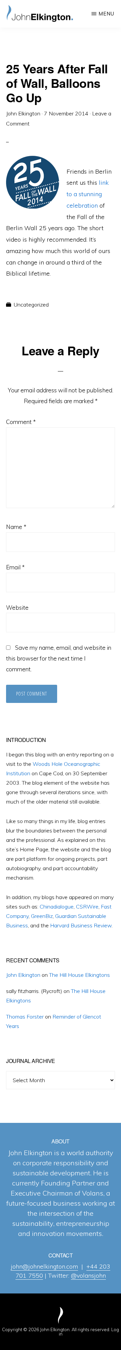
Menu (106, 13)
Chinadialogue (57, 906)
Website (17, 607)
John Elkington (23, 974)
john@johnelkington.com (44, 1266)
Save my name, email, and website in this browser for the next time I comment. (58, 658)
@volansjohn (88, 1275)
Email (15, 567)
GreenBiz (42, 916)
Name (16, 526)
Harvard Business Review (81, 925)
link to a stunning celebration (88, 194)
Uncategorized (31, 304)
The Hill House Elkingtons (79, 974)
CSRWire (87, 906)
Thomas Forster (25, 1016)
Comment (21, 421)
